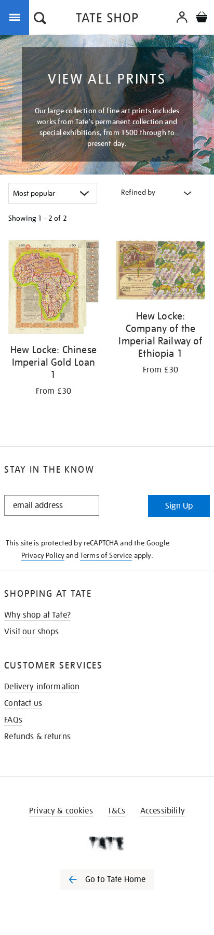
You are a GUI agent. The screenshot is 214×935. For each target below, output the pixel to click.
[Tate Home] (107, 843)
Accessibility (162, 811)
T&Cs (117, 811)
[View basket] (201, 18)
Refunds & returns (37, 736)
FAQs (13, 720)
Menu (16, 16)
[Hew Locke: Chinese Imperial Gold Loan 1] (53, 288)
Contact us (23, 703)
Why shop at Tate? (37, 615)
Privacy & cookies (61, 811)
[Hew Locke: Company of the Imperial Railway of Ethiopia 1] (160, 271)
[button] (40, 19)
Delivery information (41, 687)
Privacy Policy (42, 555)
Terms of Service (106, 555)
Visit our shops (31, 631)
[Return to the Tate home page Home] (107, 19)
